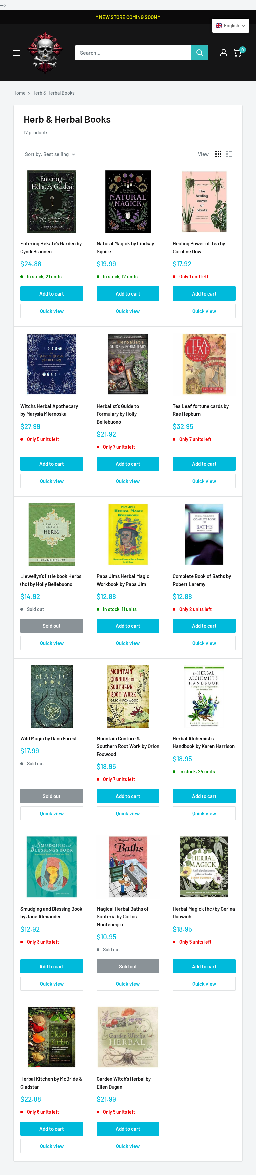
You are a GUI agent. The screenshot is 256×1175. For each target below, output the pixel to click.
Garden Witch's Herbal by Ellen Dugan (124, 1082)
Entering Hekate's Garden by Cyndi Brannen (51, 247)
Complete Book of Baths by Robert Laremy (202, 580)
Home (19, 93)
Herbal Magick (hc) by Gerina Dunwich (204, 912)
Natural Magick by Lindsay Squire (125, 247)
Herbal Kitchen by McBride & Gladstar (51, 1082)
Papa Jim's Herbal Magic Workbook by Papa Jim (123, 580)
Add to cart (51, 293)
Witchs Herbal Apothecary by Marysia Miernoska (49, 410)
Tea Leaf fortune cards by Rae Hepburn (201, 410)
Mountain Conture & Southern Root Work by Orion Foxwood (128, 746)
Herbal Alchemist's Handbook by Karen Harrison (204, 742)
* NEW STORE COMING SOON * (128, 17)
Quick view (52, 311)
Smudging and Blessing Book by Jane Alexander (51, 912)
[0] (237, 53)
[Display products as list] (229, 154)
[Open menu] (16, 53)
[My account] (223, 52)
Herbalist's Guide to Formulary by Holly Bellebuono (118, 414)
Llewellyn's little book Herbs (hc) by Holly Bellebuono (50, 580)
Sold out (52, 626)
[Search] (199, 52)
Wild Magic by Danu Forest (48, 738)
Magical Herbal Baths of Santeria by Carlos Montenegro (123, 916)
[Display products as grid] (218, 154)
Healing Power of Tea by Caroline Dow (199, 247)
